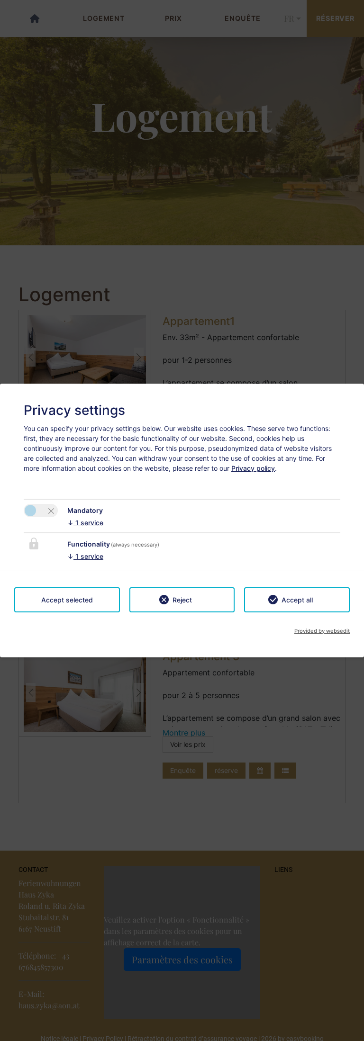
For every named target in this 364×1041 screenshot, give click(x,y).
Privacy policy (253, 468)
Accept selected (67, 600)
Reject (182, 600)
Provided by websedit (322, 631)
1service (85, 523)
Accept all (297, 600)
